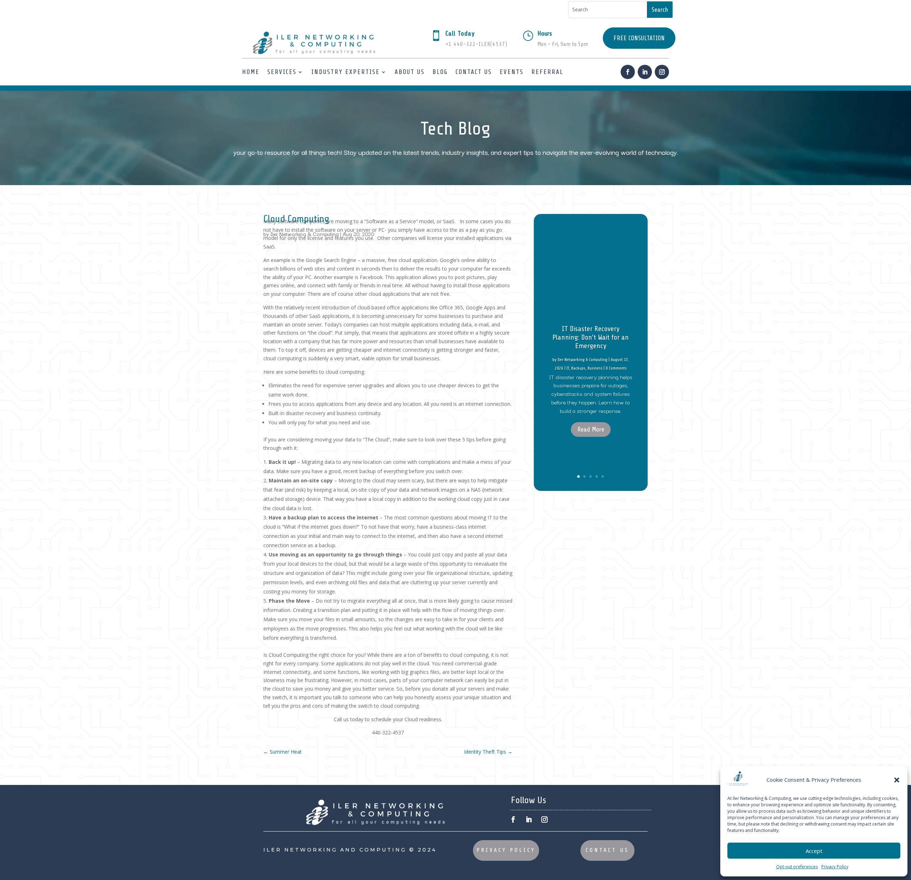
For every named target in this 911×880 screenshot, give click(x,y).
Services (281, 71)
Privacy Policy (834, 867)
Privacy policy (506, 850)
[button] (896, 780)
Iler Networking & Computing (304, 234)
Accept (814, 850)
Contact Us (474, 71)
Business (595, 368)
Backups (578, 368)
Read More (590, 429)
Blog (440, 71)
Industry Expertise (345, 71)
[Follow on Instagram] (662, 72)
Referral (547, 71)
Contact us (607, 850)
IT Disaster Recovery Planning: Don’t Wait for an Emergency (590, 337)
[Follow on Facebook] (628, 72)
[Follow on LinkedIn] (645, 72)
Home (250, 71)
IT (568, 368)
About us (410, 71)
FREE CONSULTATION (639, 38)
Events (511, 71)
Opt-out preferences (797, 867)
